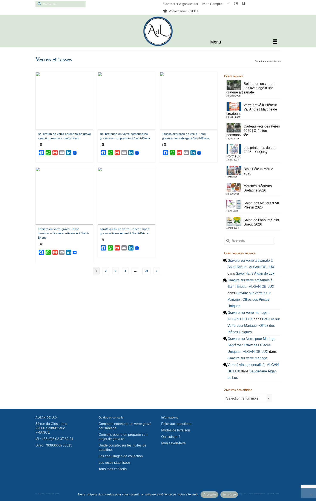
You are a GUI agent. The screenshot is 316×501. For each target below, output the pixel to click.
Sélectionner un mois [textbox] (242, 398)
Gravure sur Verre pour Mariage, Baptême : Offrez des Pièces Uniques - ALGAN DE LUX (251, 345)
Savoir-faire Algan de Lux (255, 273)
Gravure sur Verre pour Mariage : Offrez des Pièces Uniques (248, 299)
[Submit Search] (38, 3)
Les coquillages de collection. (121, 456)
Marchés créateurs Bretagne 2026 (258, 188)
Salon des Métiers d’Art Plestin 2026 (261, 205)
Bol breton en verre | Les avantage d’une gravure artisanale (250, 88)
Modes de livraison (175, 430)
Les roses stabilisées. (114, 462)
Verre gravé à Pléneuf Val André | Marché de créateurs (251, 109)
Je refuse (229, 494)
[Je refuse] (310, 494)
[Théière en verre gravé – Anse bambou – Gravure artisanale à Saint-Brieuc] (64, 196)
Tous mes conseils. (112, 469)
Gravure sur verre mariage (247, 358)
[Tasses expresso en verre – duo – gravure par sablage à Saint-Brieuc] (188, 100)
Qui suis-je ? (170, 437)
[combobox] (248, 398)
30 (146, 270)
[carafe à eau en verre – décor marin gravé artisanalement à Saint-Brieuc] (126, 196)
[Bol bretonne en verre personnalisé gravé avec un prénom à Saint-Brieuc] (126, 100)
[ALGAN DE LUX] (158, 31)
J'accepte (209, 494)
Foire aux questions (176, 424)
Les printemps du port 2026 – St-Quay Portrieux (251, 152)
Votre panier (183, 11)
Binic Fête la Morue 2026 (258, 171)
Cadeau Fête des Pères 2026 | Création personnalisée (253, 130)
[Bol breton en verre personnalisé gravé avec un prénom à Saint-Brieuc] (64, 100)
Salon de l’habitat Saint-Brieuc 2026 (262, 222)
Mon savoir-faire (173, 443)
